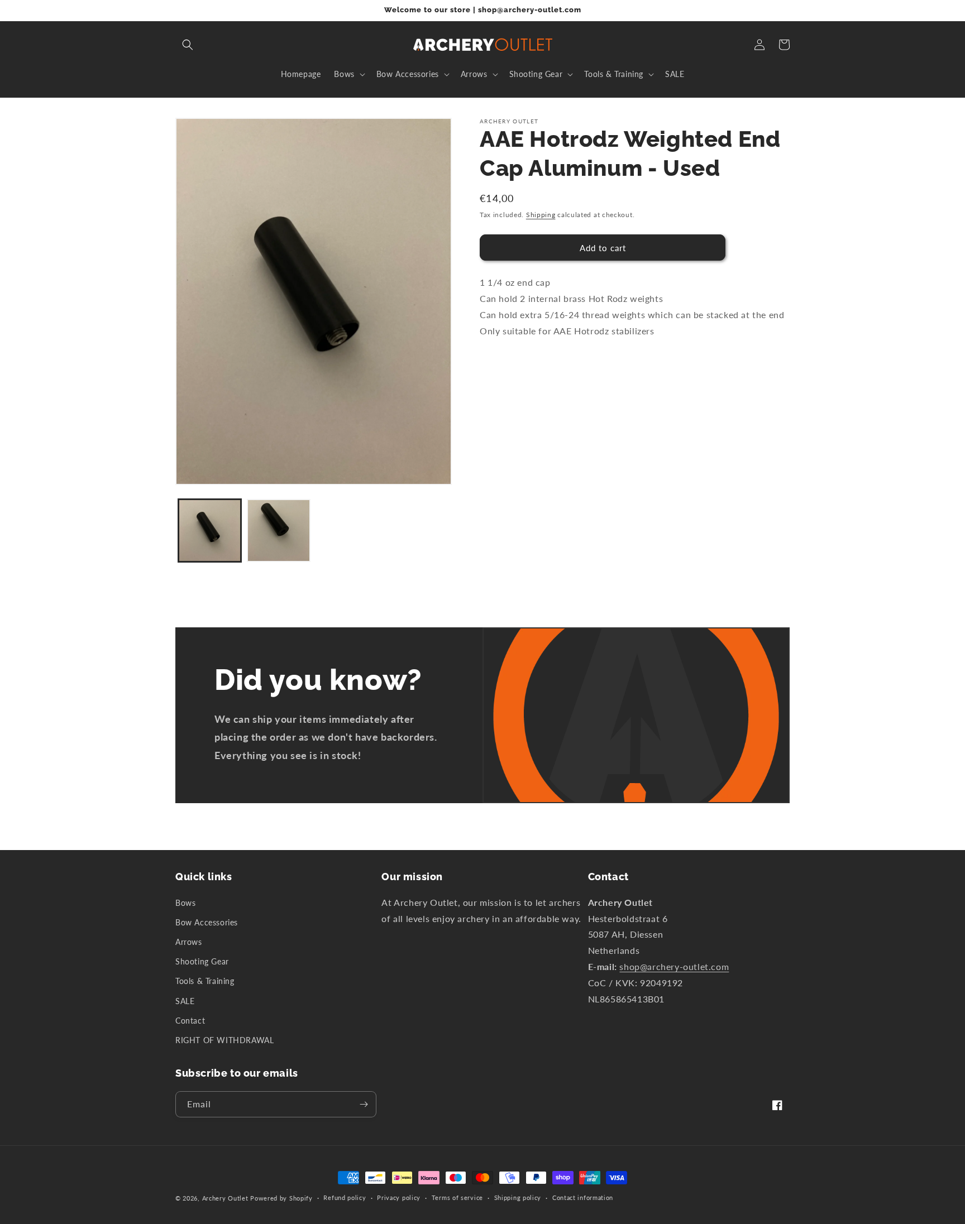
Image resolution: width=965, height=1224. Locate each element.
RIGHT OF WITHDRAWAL (224, 1040)
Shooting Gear (202, 961)
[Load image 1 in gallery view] (209, 530)
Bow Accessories (206, 922)
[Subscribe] (363, 1104)
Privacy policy (399, 1197)
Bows (185, 903)
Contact (190, 1020)
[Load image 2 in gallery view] (278, 530)
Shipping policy (518, 1197)
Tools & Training (205, 981)
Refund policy (344, 1197)
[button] (187, 44)
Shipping (541, 214)
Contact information (582, 1197)
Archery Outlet (225, 1198)
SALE (184, 1001)
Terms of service (457, 1197)
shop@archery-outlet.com (674, 966)
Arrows (188, 942)
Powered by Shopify (281, 1198)
